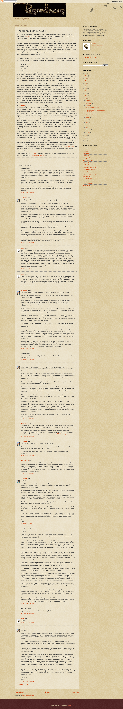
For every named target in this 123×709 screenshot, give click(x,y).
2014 (86, 88)
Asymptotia (86, 153)
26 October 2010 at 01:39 (27, 192)
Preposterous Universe (89, 169)
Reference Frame (87, 178)
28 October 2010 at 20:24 (27, 622)
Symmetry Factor (87, 181)
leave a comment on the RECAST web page (55, 434)
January (88, 132)
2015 (86, 86)
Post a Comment (23, 684)
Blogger (69, 705)
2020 (86, 78)
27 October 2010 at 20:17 (27, 473)
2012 (86, 93)
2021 (86, 76)
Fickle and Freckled (88, 160)
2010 (86, 98)
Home (47, 692)
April (87, 125)
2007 (86, 140)
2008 (86, 138)
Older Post (75, 692)
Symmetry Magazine (88, 183)
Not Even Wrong (87, 165)
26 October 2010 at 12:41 (27, 359)
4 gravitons (85, 149)
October (88, 105)
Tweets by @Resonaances (90, 57)
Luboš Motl (24, 197)
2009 (86, 135)
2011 (86, 96)
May (87, 122)
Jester (22, 248)
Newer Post (19, 692)
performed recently (69, 146)
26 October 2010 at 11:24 (27, 285)
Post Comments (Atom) (28, 695)
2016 (86, 83)
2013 (86, 91)
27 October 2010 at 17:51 (27, 455)
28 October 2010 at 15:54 (27, 613)
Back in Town (89, 114)
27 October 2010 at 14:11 (27, 436)
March (88, 127)
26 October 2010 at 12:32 (27, 348)
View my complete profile (97, 45)
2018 (86, 81)
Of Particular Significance (89, 167)
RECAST (22, 106)
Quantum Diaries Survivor (89, 174)
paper (27, 36)
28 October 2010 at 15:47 (27, 603)
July (87, 119)
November (89, 103)
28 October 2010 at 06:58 (27, 523)
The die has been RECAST (93, 107)
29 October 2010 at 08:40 (27, 681)
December (89, 100)
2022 (86, 73)
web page (33, 153)
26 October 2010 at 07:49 (27, 243)
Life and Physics (87, 162)
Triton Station (86, 185)
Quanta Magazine (87, 171)
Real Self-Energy (87, 176)
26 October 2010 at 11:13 (27, 269)
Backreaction (86, 155)
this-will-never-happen (38, 155)
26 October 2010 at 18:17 (27, 418)
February (88, 130)
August (88, 117)
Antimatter (85, 151)
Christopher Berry (87, 158)
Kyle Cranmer (25, 423)
